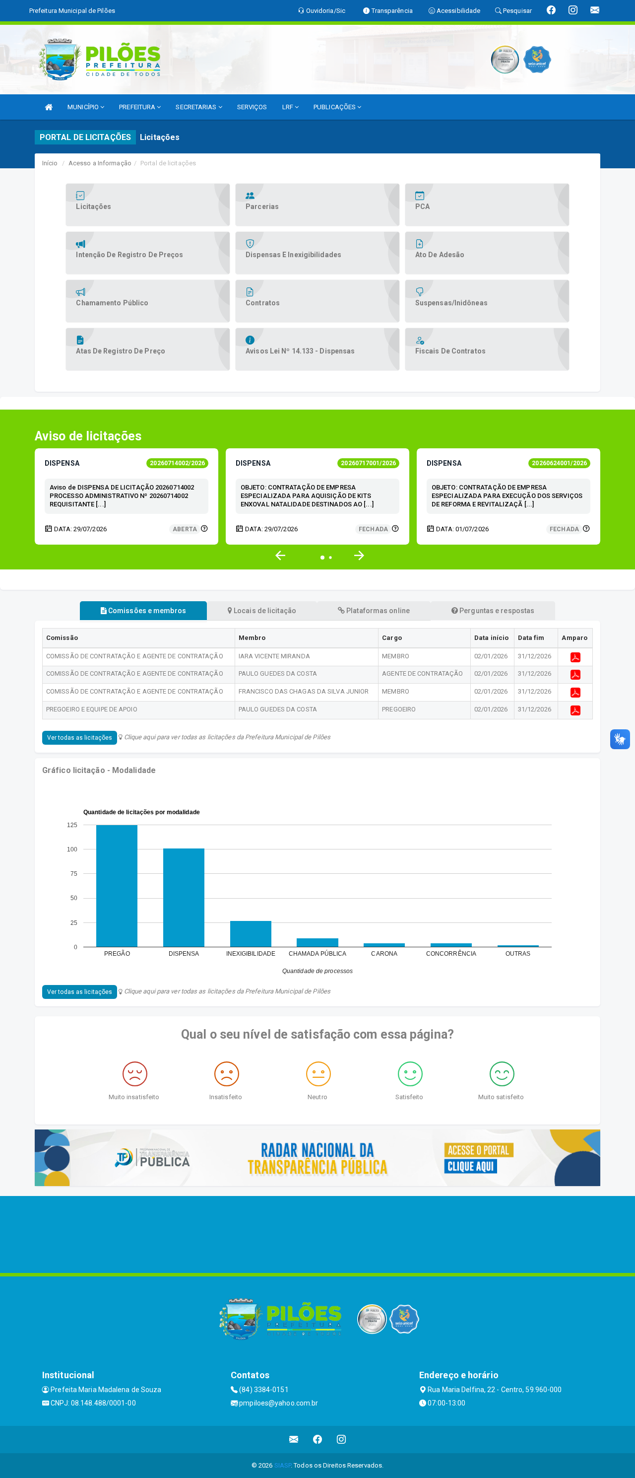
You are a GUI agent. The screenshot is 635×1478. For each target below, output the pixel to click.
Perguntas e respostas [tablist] (496, 611)
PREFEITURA (138, 107)
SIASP (282, 1465)
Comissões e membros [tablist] (146, 611)
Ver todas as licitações (79, 737)
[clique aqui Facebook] (317, 1439)
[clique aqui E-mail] (294, 1439)
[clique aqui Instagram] (341, 1439)
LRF (288, 107)
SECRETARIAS (197, 107)
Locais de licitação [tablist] (264, 611)
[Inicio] (49, 107)
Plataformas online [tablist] (377, 611)
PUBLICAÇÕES (335, 107)
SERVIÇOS (252, 107)
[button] (359, 555)
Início (50, 163)
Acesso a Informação (99, 163)
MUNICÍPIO (83, 107)
